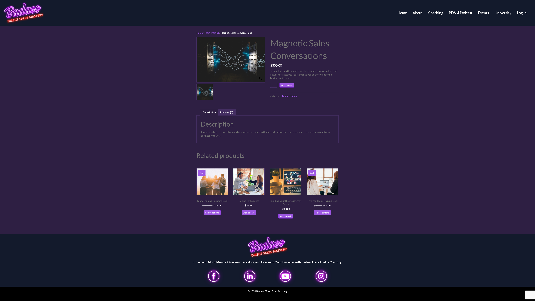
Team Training (211, 32)
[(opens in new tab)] (213, 275)
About (418, 13)
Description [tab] (209, 112)
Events (483, 13)
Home (402, 13)
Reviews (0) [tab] (226, 112)
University (503, 13)
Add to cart (286, 85)
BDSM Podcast (460, 13)
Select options (212, 212)
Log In (522, 13)
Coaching (435, 13)
